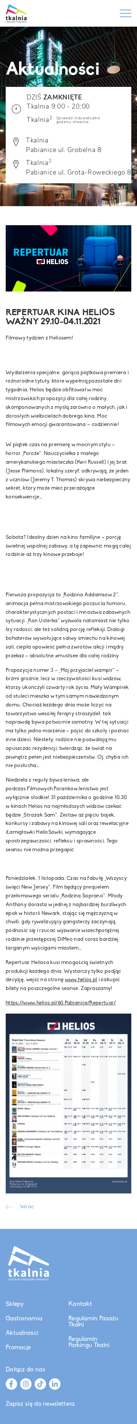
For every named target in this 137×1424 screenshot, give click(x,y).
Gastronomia (24, 1319)
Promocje (18, 1348)
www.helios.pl (81, 980)
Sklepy (15, 1304)
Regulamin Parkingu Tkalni (89, 1342)
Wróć (27, 1207)
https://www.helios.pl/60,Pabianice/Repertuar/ (61, 1003)
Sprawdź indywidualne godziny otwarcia (78, 120)
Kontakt (80, 1304)
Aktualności (22, 1333)
